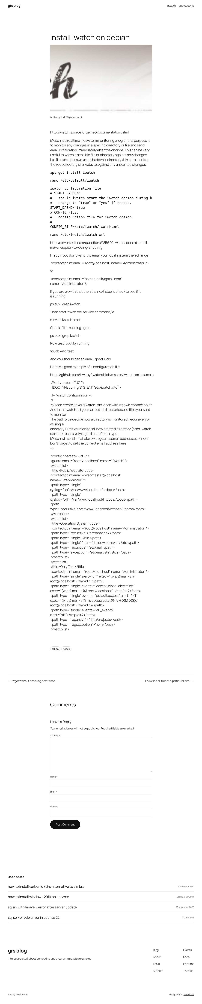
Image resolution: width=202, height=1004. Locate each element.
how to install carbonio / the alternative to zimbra (46, 886)
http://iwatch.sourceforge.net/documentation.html (89, 132)
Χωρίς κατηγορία (74, 117)
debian (55, 648)
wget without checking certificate (33, 681)
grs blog (14, 5)
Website (54, 806)
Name (53, 776)
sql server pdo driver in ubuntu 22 (33, 917)
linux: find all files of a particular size (167, 681)
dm (62, 117)
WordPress (189, 994)
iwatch (66, 648)
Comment (55, 735)
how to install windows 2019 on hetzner (38, 897)
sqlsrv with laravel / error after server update (42, 907)
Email (53, 791)
